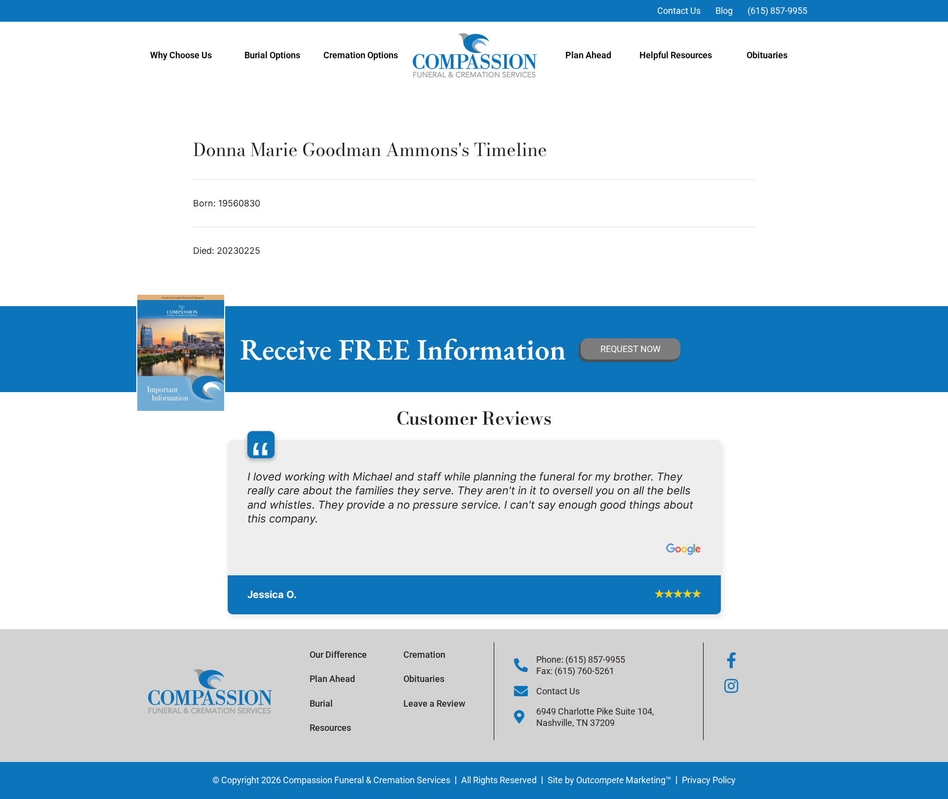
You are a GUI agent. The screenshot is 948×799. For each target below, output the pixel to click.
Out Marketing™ (623, 761)
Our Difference (338, 636)
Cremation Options (360, 55)
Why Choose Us (181, 55)
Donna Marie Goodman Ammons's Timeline (370, 149)
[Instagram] (731, 667)
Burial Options (272, 55)
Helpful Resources (675, 55)
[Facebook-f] (731, 641)
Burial (321, 684)
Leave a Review (434, 684)
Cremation (424, 636)
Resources (330, 709)
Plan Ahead (588, 55)
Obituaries (767, 55)
